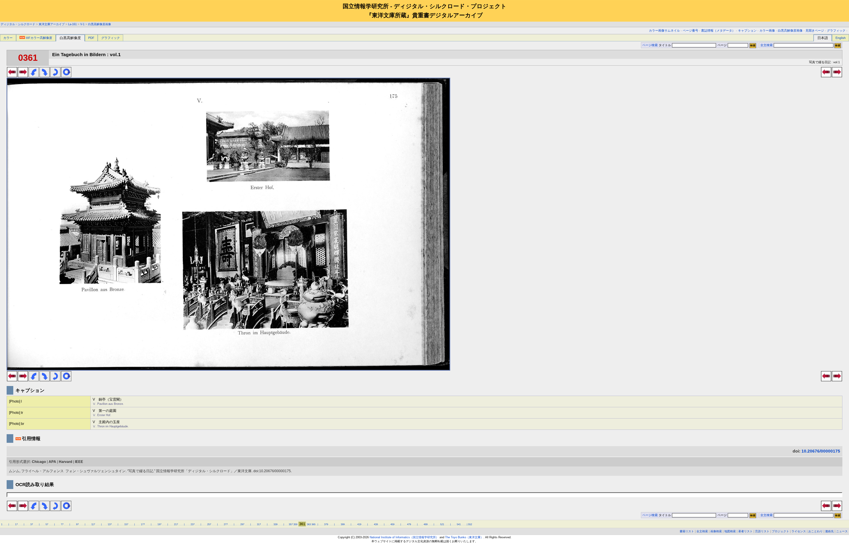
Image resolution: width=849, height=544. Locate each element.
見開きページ (814, 30)
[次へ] (23, 76)
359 (295, 524)
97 (77, 524)
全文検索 (766, 45)
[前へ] (12, 76)
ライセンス (799, 531)
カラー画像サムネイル (664, 30)
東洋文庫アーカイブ (52, 24)
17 (16, 524)
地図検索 (730, 531)
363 (309, 524)
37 (31, 524)
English (841, 38)
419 (359, 524)
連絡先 (829, 531)
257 (209, 524)
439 (376, 524)
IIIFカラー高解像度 (39, 38)
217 (176, 524)
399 (343, 524)
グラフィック (836, 30)
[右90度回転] (44, 76)
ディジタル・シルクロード (18, 24)
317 (259, 524)
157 (126, 524)
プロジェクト (780, 531)
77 (62, 524)
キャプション (747, 30)
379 (326, 524)
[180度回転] (55, 76)
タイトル (665, 45)
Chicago (39, 462)
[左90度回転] (34, 76)
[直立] (66, 76)
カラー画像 (767, 30)
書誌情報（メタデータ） (718, 30)
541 (459, 524)
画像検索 (716, 531)
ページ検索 (650, 45)
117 (93, 524)
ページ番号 (690, 30)
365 (314, 524)
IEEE (79, 462)
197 (159, 524)
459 (392, 524)
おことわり (815, 531)
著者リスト (745, 531)
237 (193, 524)
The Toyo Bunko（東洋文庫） (464, 537)
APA (52, 462)
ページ (722, 45)
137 (110, 524)
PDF (91, 38)
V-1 (82, 24)
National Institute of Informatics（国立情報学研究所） (404, 537)
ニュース (842, 531)
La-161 (72, 24)
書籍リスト (687, 531)
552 (470, 524)
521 (442, 524)
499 (426, 524)
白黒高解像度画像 (99, 24)
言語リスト (762, 531)
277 (226, 524)
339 (275, 524)
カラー (8, 38)
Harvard (65, 462)
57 (47, 524)
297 (242, 524)
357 (291, 524)
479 (409, 524)
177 (143, 524)
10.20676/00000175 (820, 451)
